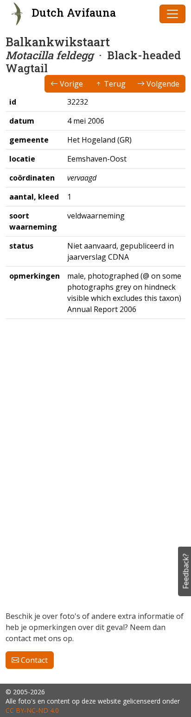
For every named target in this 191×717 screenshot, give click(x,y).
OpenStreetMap (132, 576)
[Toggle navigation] (172, 14)
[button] (18, 339)
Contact (33, 660)
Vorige (70, 84)
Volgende (162, 84)
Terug (114, 84)
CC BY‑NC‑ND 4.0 (32, 710)
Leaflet (93, 576)
